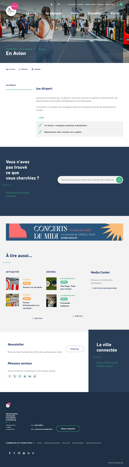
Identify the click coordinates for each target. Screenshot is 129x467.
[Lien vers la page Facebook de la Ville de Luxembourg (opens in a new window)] (10, 376)
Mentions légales (78, 443)
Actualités (72, 4)
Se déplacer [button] (54, 13)
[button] (121, 4)
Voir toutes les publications (105, 288)
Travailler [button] (95, 13)
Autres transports (26, 49)
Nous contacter (68, 428)
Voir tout (38, 318)
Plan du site (66, 443)
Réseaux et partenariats (52, 443)
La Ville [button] (31, 13)
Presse (39, 443)
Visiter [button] (115, 13)
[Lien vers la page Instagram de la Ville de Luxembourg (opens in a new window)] (20, 376)
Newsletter (110, 4)
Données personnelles (93, 443)
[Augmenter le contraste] (51, 4)
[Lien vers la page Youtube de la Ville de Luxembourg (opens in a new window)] (25, 376)
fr (59, 4)
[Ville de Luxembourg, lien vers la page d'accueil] (12, 15)
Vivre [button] (75, 13)
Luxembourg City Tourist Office (19, 443)
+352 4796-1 (38, 425)
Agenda (81, 4)
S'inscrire (74, 349)
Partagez (24, 69)
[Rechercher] (119, 180)
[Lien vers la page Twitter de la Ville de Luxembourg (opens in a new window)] (15, 376)
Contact (100, 4)
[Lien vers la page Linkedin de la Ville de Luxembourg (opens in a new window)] (30, 376)
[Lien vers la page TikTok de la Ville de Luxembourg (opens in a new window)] (35, 376)
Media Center (90, 4)
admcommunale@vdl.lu (43, 429)
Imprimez (37, 69)
